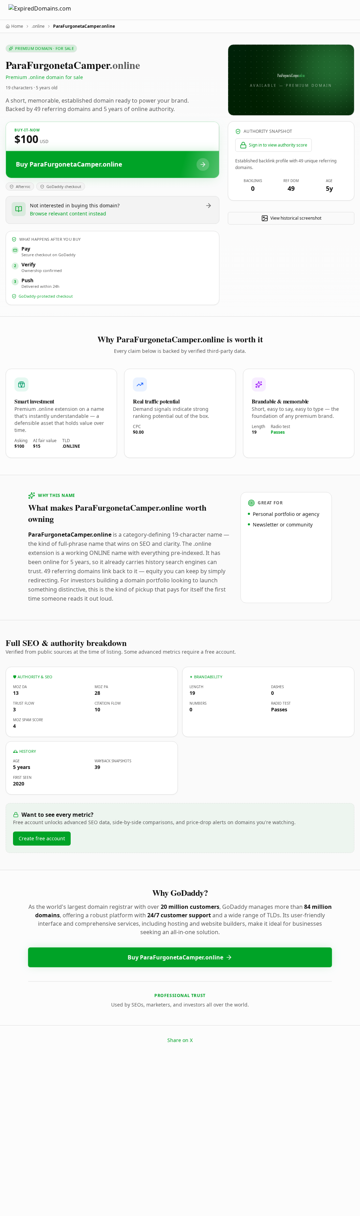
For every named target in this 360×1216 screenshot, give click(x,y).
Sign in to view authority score (278, 145)
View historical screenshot (295, 218)
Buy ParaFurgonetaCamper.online (175, 957)
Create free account (42, 838)
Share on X (180, 1040)
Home (17, 26)
